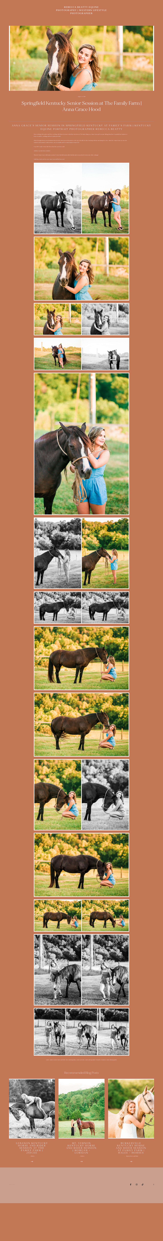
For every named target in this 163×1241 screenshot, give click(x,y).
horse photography (71, 1060)
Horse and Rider (134, 1156)
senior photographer (90, 1060)
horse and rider (62, 1060)
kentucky (98, 1060)
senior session (53, 1060)
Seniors (33, 1156)
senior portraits (80, 1060)
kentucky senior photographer (109, 1060)
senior (47, 1060)
